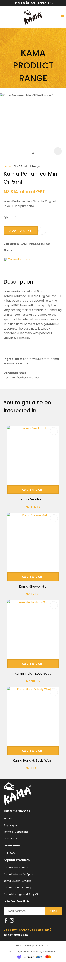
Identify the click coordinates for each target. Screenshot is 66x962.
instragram (12, 921)
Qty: (6, 217)
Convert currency (20, 259)
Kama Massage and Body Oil (21, 894)
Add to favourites (54, 431)
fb (6, 921)
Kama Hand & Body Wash (33, 760)
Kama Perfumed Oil (16, 867)
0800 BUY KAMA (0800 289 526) (27, 929)
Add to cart (20, 231)
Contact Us (10, 838)
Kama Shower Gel (33, 586)
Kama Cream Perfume (18, 881)
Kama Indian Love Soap (33, 673)
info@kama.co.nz (16, 935)
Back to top (42, 945)
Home (7, 166)
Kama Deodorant (33, 499)
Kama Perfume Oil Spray (19, 874)
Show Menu (6, 17)
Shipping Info (11, 825)
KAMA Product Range (26, 166)
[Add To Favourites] (42, 231)
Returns (8, 818)
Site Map (29, 945)
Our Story (9, 853)
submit (54, 911)
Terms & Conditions (16, 831)
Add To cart (33, 490)
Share (8, 250)
